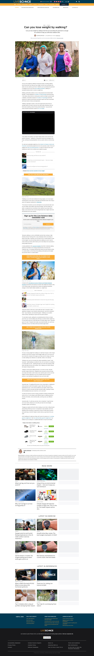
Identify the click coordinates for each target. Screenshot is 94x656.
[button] (38, 426)
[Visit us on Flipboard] (58, 1)
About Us (50, 642)
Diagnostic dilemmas (30, 621)
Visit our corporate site (67, 633)
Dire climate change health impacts (28, 7)
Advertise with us (53, 645)
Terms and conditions (74, 642)
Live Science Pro (75, 7)
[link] (26, 426)
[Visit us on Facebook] (51, 1)
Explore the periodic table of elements (52, 622)
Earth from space (29, 620)
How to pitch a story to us (55, 647)
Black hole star (65, 7)
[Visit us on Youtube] (56, 1)
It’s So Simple (41, 108)
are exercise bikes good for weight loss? (42, 418)
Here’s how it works (60, 38)
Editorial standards (33, 647)
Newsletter (52, 80)
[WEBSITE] (24, 452)
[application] (38, 122)
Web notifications (73, 645)
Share (25, 80)
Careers (10, 647)
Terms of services (36, 227)
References (58, 35)
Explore (57, 4)
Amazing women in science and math (52, 621)
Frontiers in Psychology (42, 97)
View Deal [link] (51, 426)
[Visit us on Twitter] (52, 1)
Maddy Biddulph (41, 35)
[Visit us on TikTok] (60, 1)
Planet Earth (40, 4)
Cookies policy (32, 645)
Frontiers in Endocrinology (40, 94)
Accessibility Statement (14, 642)
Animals (19, 4)
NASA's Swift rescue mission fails (43, 7)
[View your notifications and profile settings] (76, 2)
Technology (51, 4)
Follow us (46, 80)
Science (35, 4)
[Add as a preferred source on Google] (47, 637)
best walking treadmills (40, 88)
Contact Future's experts (34, 642)
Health (30, 4)
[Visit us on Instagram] (54, 1)
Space (46, 4)
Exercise (48, 25)
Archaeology (24, 4)
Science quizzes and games (68, 618)
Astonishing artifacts (30, 623)
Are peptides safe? (56, 7)
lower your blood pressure (33, 147)
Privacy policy (11, 645)
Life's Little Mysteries (30, 618)
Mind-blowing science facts (68, 625)
